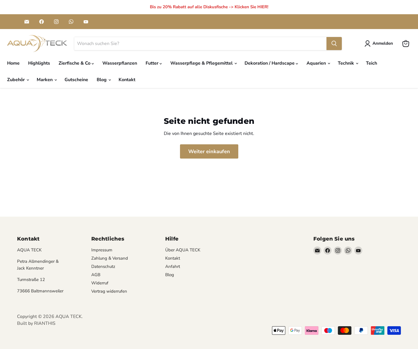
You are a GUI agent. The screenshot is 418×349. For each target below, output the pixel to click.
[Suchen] (334, 43)
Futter (153, 63)
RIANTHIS (44, 323)
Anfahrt (172, 266)
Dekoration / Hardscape (270, 63)
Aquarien (317, 63)
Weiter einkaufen (209, 151)
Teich (371, 63)
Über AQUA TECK (182, 250)
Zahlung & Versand (109, 258)
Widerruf (99, 283)
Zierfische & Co (75, 63)
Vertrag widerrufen (109, 291)
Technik (346, 63)
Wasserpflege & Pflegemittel (202, 63)
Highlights (39, 63)
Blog (102, 80)
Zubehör (16, 80)
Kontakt (127, 80)
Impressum (101, 250)
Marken (45, 80)
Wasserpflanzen (119, 63)
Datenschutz (103, 266)
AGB (95, 275)
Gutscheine (76, 80)
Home (13, 63)
